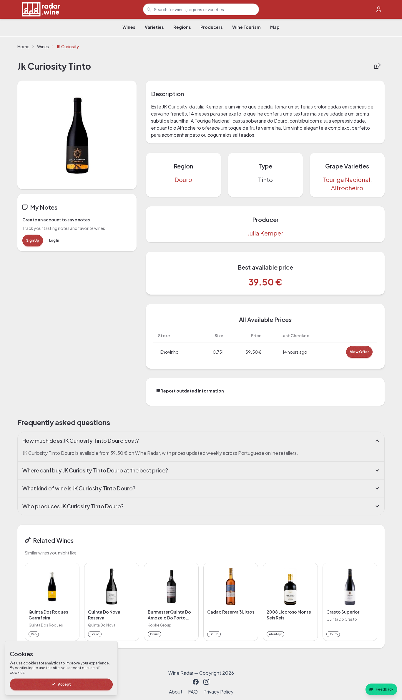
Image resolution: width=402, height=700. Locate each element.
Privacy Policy (218, 692)
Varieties (154, 27)
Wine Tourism (246, 27)
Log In (54, 240)
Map (275, 27)
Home (23, 46)
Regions (182, 27)
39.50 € (265, 282)
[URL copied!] (377, 66)
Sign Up (32, 240)
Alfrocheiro (347, 187)
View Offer (359, 352)
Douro (183, 179)
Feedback (384, 689)
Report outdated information (192, 390)
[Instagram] (206, 682)
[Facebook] (196, 682)
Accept (64, 684)
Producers (211, 27)
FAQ (193, 692)
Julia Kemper (265, 233)
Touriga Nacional (346, 179)
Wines (128, 27)
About (175, 692)
